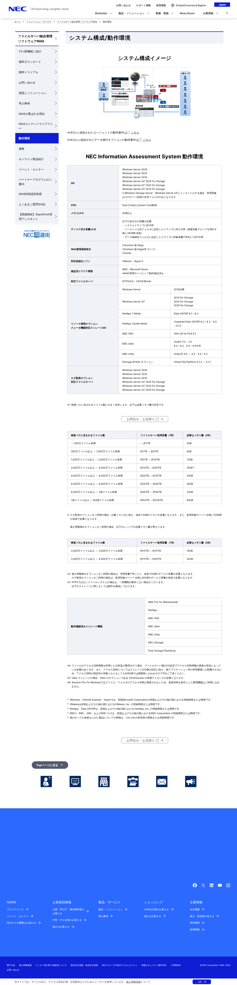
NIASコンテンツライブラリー (36, 126)
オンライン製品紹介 (31, 159)
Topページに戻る (47, 765)
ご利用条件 (175, 965)
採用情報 (195, 929)
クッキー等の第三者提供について (51, 965)
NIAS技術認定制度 (30, 194)
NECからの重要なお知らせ (21, 922)
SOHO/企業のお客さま (156, 909)
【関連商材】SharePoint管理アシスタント (35, 217)
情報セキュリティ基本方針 (153, 965)
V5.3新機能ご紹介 (30, 51)
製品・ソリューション (110, 909)
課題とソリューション (32, 93)
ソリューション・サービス (38, 21)
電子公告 (11, 965)
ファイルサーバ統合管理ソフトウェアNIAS (77, 21)
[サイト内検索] (227, 13)
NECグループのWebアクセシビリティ (119, 965)
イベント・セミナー (31, 169)
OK (200, 981)
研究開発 (195, 922)
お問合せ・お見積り (141, 419)
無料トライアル (28, 72)
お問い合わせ (27, 82)
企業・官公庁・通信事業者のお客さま (68, 911)
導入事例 (24, 103)
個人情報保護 (133, 981)
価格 (21, 148)
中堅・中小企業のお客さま (67, 919)
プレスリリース (15, 909)
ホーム (17, 21)
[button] (102, 13)
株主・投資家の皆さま (202, 916)
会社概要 (195, 909)
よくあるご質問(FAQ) (32, 204)
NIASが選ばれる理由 (32, 113)
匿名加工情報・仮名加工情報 (84, 965)
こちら (135, 132)
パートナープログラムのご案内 (35, 182)
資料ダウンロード (30, 61)
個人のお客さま (61, 926)
